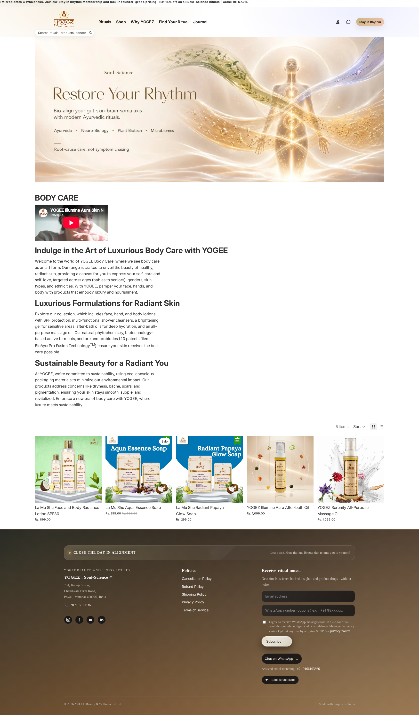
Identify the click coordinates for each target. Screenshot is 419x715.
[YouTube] (90, 620)
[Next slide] (94, 469)
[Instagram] (68, 620)
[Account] (337, 21)
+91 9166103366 (80, 605)
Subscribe (276, 641)
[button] (359, 426)
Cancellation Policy (197, 578)
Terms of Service (195, 610)
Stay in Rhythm (370, 22)
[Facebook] (79, 620)
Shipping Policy (194, 594)
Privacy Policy (193, 602)
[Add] (94, 495)
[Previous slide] (42, 469)
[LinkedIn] (101, 620)
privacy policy (340, 631)
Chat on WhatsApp (282, 659)
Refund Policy (193, 586)
